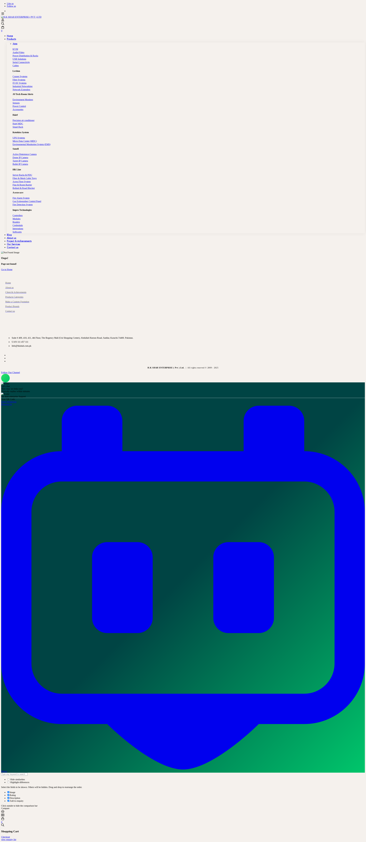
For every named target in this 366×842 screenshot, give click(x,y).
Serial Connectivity (21, 62)
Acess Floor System (22, 181)
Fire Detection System (23, 204)
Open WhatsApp (8, 402)
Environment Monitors (23, 99)
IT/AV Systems (19, 83)
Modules (16, 219)
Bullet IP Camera (20, 164)
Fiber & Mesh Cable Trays (25, 178)
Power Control (19, 106)
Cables (16, 65)
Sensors (16, 103)
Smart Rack (18, 127)
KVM (15, 49)
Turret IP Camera (20, 161)
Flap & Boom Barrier (22, 185)
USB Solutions (19, 59)
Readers (16, 222)
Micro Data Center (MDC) (25, 141)
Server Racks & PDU (22, 175)
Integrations (18, 228)
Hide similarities (17, 779)
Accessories (18, 109)
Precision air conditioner (23, 120)
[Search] (183, 24)
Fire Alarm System (21, 198)
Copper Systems (20, 76)
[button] (183, 372)
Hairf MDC (18, 123)
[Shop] (183, 815)
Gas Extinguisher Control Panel (27, 201)
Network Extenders (21, 89)
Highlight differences (19, 782)
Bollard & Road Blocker (24, 188)
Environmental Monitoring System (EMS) (31, 144)
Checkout (5, 837)
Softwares (17, 232)
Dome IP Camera (20, 157)
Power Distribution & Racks (25, 55)
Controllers (18, 215)
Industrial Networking (22, 86)
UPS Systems (19, 138)
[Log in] (2, 20)
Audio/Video (18, 52)
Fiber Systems (19, 80)
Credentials (18, 225)
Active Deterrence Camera (25, 154)
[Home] (183, 811)
